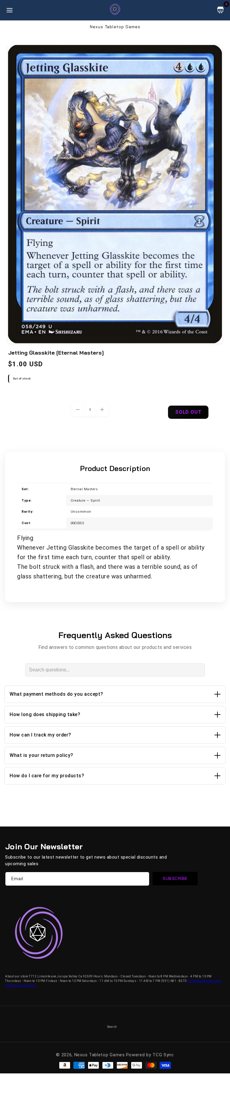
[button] (115, 694)
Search (112, 1026)
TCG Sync (163, 1055)
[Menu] (9, 10)
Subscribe (175, 878)
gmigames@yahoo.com (204, 980)
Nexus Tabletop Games (99, 1055)
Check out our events (20, 985)
